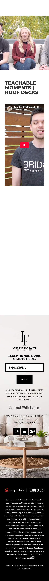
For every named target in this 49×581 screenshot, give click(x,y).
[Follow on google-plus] (32, 431)
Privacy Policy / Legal (23, 558)
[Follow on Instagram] (16, 431)
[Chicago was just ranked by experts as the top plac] (24, 298)
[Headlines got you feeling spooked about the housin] (24, 213)
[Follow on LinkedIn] (24, 431)
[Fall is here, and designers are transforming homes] (24, 270)
